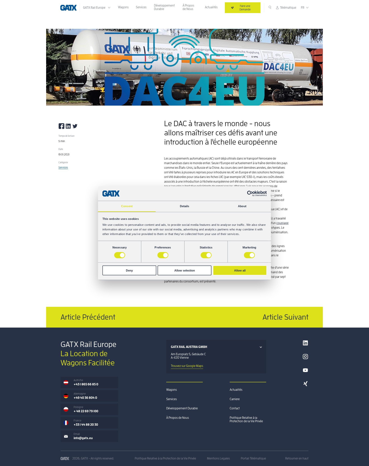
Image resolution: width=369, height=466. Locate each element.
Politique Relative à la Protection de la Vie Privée (246, 419)
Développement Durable (164, 7)
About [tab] (242, 206)
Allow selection (184, 270)
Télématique (288, 7)
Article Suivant (285, 317)
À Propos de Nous (188, 7)
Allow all (240, 270)
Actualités (211, 7)
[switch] (162, 255)
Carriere (235, 399)
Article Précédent (88, 317)
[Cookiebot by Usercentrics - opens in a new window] (250, 193)
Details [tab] (184, 206)
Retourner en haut (296, 458)
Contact (235, 408)
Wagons (123, 7)
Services (141, 7)
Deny (129, 270)
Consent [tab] (127, 206)
